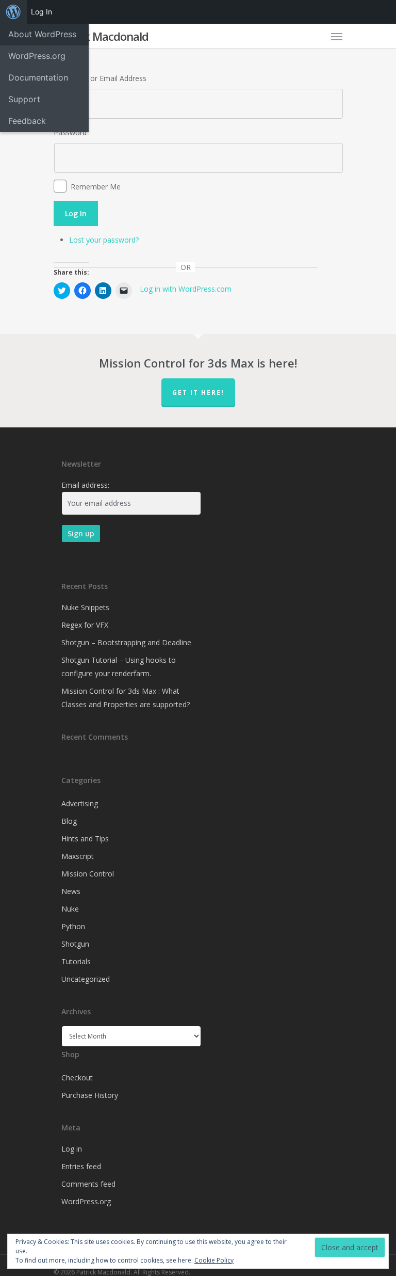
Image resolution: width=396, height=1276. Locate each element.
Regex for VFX (84, 625)
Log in (71, 1149)
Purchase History (89, 1095)
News (70, 891)
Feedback (27, 121)
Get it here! (198, 392)
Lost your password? (104, 240)
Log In (76, 213)
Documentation (38, 77)
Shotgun (75, 944)
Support (24, 99)
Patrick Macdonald (101, 36)
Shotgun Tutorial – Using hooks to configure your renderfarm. (118, 666)
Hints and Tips (85, 838)
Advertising (79, 803)
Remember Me (96, 187)
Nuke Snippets (85, 607)
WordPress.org (86, 1201)
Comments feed (88, 1184)
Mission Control (87, 874)
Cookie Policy (214, 1260)
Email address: (85, 485)
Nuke (70, 909)
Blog (69, 821)
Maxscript (77, 856)
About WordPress (42, 34)
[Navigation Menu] (336, 36)
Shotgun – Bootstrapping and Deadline (126, 642)
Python (73, 926)
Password (70, 132)
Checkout (77, 1077)
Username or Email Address (100, 78)
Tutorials (76, 961)
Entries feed (81, 1166)
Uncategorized (85, 979)
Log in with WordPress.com (186, 289)
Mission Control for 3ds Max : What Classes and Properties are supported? (125, 697)
